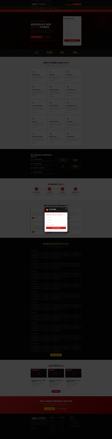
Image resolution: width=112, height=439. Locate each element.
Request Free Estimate (56, 227)
